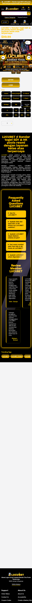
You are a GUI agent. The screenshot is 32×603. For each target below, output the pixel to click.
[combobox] (14, 13)
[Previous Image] (3, 57)
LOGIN (11, 85)
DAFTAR (10, 80)
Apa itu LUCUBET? (12, 214)
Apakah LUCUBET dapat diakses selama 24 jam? (16, 236)
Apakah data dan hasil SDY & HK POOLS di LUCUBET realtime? (16, 224)
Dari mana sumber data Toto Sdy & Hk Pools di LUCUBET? (16, 246)
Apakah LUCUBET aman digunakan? (16, 256)
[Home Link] (12, 8)
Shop (2, 9)
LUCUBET (4, 155)
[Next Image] (29, 57)
